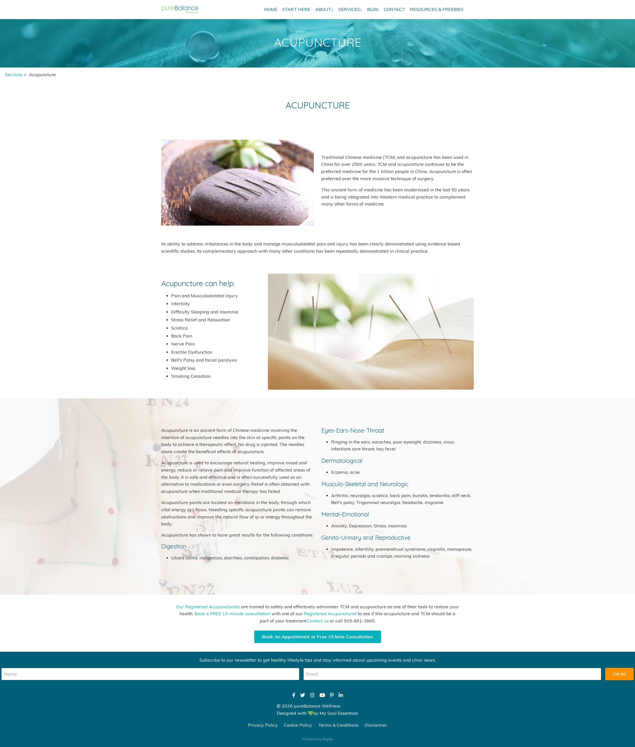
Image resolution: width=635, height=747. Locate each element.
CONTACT (394, 9)
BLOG (373, 9)
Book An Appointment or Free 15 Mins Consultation (317, 637)
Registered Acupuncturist (331, 613)
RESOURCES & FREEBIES (436, 9)
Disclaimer (376, 725)
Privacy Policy (263, 725)
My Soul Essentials (339, 713)
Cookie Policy (298, 725)
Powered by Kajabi (317, 739)
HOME (270, 9)
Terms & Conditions (338, 725)
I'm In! (619, 674)
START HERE (296, 9)
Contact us (318, 621)
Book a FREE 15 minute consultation (232, 613)
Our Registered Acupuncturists (208, 607)
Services (14, 74)
